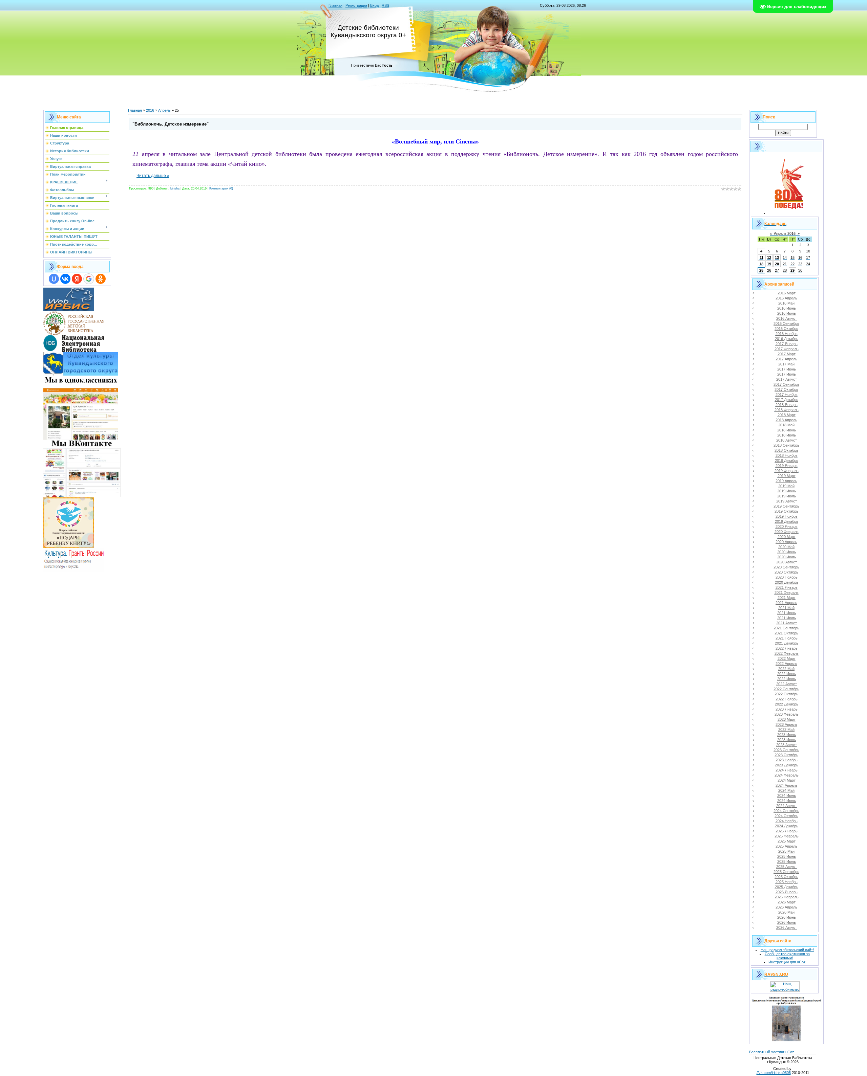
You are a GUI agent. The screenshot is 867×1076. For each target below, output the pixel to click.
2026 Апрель (786, 907)
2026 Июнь (786, 917)
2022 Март (787, 658)
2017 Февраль (787, 349)
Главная (335, 5)
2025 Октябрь (786, 877)
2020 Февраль (787, 532)
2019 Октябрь (786, 511)
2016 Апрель (786, 298)
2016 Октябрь (786, 329)
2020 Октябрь (786, 572)
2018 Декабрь (786, 460)
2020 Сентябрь (786, 567)
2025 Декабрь (786, 887)
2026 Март (787, 902)
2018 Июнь (786, 430)
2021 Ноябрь (787, 638)
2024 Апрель (786, 785)
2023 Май (786, 729)
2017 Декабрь (786, 400)
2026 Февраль (787, 897)
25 (761, 270)
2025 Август (786, 867)
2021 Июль (786, 618)
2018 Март (787, 415)
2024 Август (786, 806)
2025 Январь (787, 831)
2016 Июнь (786, 308)
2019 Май (786, 486)
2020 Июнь (786, 552)
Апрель (164, 110)
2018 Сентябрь (786, 445)
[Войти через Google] (88, 278)
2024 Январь (787, 770)
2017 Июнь (786, 369)
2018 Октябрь (786, 450)
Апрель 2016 (785, 233)
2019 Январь (787, 466)
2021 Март (787, 598)
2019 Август (786, 501)
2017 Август (786, 379)
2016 (150, 110)
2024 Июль (786, 801)
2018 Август (786, 440)
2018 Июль (786, 435)
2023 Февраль (787, 714)
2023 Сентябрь (786, 750)
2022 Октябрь (786, 694)
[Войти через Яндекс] (77, 279)
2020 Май (786, 547)
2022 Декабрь (786, 704)
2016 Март (787, 293)
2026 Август (786, 927)
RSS (385, 5)
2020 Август (786, 562)
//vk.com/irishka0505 (774, 1073)
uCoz (789, 1052)
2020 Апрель (786, 542)
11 (761, 257)
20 (777, 264)
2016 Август (786, 318)
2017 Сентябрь (786, 384)
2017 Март (787, 354)
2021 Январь (787, 587)
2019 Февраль (787, 471)
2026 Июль (786, 922)
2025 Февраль (787, 836)
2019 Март (787, 476)
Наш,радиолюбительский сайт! (787, 950)
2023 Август (786, 745)
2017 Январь (787, 344)
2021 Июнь (786, 613)
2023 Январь (787, 709)
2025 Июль (786, 861)
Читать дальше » (152, 175)
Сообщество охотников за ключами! (787, 956)
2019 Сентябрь (786, 506)
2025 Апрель (786, 846)
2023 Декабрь (786, 765)
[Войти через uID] (54, 279)
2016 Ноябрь (787, 334)
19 (769, 264)
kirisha (174, 188)
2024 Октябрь (786, 816)
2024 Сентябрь (786, 811)
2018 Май (786, 425)
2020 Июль (786, 557)
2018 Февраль (787, 410)
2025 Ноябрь (787, 882)
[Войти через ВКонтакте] (65, 279)
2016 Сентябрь (786, 323)
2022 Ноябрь (787, 699)
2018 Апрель (786, 420)
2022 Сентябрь (786, 689)
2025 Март (787, 841)
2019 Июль (786, 496)
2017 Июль (786, 374)
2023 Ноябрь (787, 760)
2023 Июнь (786, 735)
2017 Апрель (786, 359)
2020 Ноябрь (787, 577)
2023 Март (787, 719)
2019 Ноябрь (787, 516)
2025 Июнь (786, 856)
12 (769, 257)
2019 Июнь (786, 491)
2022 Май (786, 669)
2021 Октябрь (786, 633)
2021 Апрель (786, 603)
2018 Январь (787, 405)
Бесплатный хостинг (766, 1052)
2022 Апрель (786, 664)
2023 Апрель (786, 724)
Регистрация (356, 5)
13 (777, 257)
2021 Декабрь (786, 643)
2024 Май (786, 790)
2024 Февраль (787, 775)
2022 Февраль (787, 653)
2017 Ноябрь (787, 395)
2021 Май (786, 608)
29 (792, 270)
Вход (374, 5)
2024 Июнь (786, 795)
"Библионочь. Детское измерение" (170, 124)
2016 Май (786, 303)
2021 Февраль (787, 592)
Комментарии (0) (221, 188)
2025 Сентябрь (786, 872)
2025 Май (786, 851)
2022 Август (786, 684)
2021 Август (786, 623)
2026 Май (786, 912)
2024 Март (787, 780)
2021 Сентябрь (786, 628)
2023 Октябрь (786, 755)
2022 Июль (786, 679)
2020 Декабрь (786, 582)
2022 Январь (787, 648)
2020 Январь (787, 526)
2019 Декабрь (786, 521)
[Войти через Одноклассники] (101, 279)
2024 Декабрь (786, 826)
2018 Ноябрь (787, 455)
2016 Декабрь (786, 339)
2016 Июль (786, 313)
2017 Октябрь (786, 389)
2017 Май (786, 364)
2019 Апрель (786, 481)
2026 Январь (787, 892)
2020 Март (787, 537)
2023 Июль (786, 740)
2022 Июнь (786, 674)
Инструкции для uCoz (787, 962)
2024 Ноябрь (787, 821)
